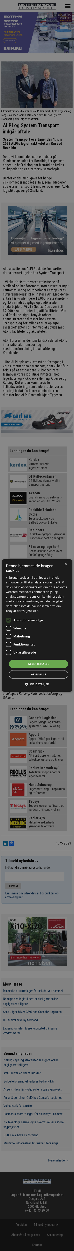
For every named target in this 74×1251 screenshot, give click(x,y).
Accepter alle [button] (38, 664)
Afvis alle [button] (38, 674)
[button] (37, 684)
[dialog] (37, 625)
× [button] (65, 564)
